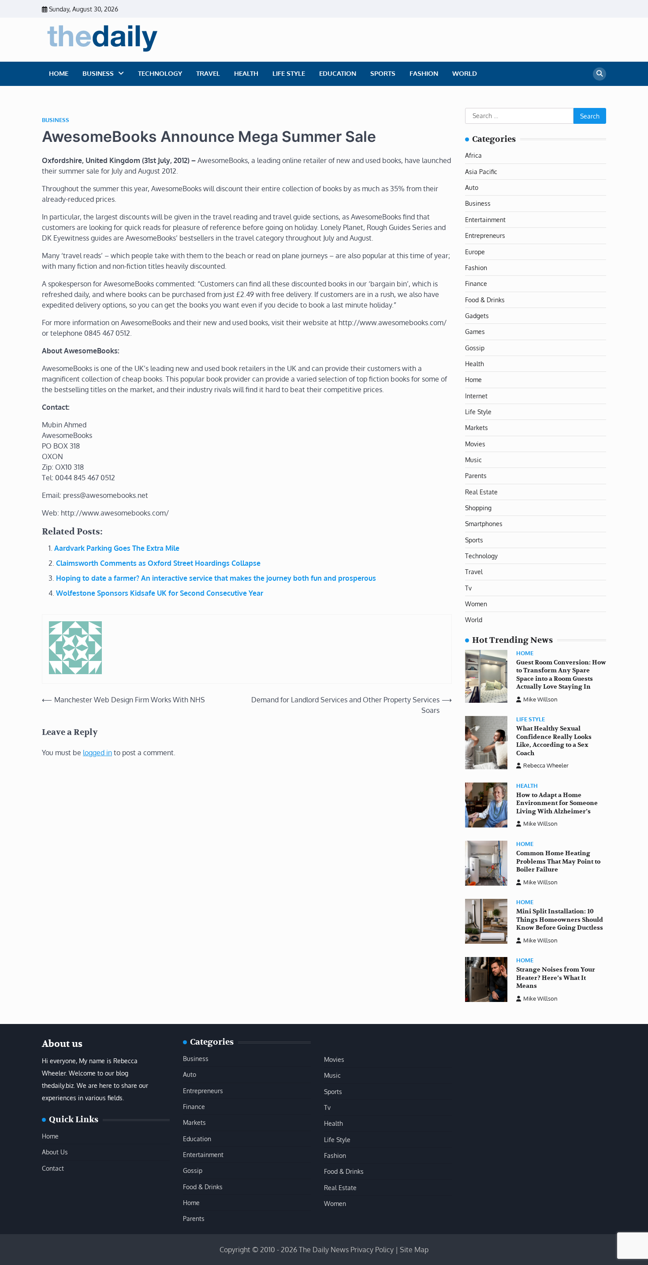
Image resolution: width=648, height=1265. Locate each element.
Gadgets (477, 315)
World (464, 73)
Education (337, 73)
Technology (160, 73)
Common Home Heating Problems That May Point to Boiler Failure (558, 861)
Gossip (474, 348)
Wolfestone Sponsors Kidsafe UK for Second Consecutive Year (159, 593)
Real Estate (481, 492)
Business (98, 73)
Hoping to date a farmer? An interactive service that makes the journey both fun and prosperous (216, 578)
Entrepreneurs (485, 235)
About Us (55, 1152)
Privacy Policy (372, 1249)
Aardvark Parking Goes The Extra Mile (116, 548)
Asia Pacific (481, 171)
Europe (475, 252)
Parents (476, 475)
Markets (476, 427)
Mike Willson (540, 699)
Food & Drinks (485, 300)
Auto (471, 187)
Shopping (478, 508)
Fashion (424, 73)
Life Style (288, 73)
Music (473, 460)
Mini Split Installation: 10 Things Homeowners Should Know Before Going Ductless (559, 919)
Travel (208, 73)
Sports (382, 73)
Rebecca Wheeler (546, 765)
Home (58, 73)
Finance (476, 283)
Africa (473, 155)
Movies (475, 444)
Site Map (414, 1249)
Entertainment (485, 219)
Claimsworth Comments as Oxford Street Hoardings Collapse (158, 563)
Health (246, 73)
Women (476, 604)
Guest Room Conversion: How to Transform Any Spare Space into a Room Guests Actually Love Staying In (561, 675)
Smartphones (484, 523)
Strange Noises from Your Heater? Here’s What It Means (555, 978)
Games (475, 331)
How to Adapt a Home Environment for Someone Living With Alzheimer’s (557, 803)
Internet (476, 396)
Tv (468, 588)
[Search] (599, 74)
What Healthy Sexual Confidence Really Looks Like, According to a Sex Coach (554, 741)
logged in (97, 752)
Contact (53, 1168)
